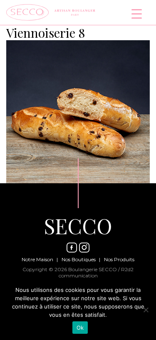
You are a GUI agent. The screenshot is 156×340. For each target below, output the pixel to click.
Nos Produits (119, 259)
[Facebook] (72, 247)
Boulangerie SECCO (92, 269)
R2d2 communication (96, 272)
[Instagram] (84, 247)
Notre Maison (37, 259)
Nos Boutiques (79, 259)
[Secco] (50, 11)
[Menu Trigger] (136, 13)
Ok (80, 327)
